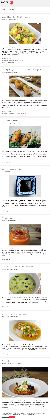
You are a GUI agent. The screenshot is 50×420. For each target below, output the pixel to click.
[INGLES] (7, 2)
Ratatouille (6, 361)
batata (5, 113)
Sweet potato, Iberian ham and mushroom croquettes (22, 70)
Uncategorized (7, 58)
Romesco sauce (8, 218)
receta (16, 60)
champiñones (11, 113)
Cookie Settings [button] (5, 417)
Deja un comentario (8, 62)
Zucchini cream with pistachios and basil (17, 267)
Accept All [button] (12, 417)
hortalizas (11, 60)
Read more (15, 54)
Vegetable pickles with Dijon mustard (16, 17)
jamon (22, 113)
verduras (21, 60)
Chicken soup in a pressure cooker (15, 314)
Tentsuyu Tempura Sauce (11, 169)
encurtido (5, 60)
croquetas (17, 113)
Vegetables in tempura (10, 121)
